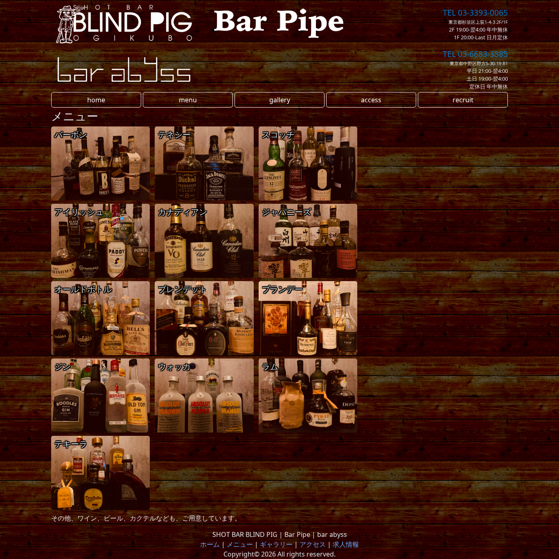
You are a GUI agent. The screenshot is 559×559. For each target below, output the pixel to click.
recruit (463, 99)
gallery (279, 99)
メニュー (240, 544)
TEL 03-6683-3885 (475, 53)
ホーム (210, 544)
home (96, 99)
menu (188, 99)
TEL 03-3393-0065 (475, 12)
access (371, 99)
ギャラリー (276, 544)
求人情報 (346, 544)
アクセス (313, 544)
